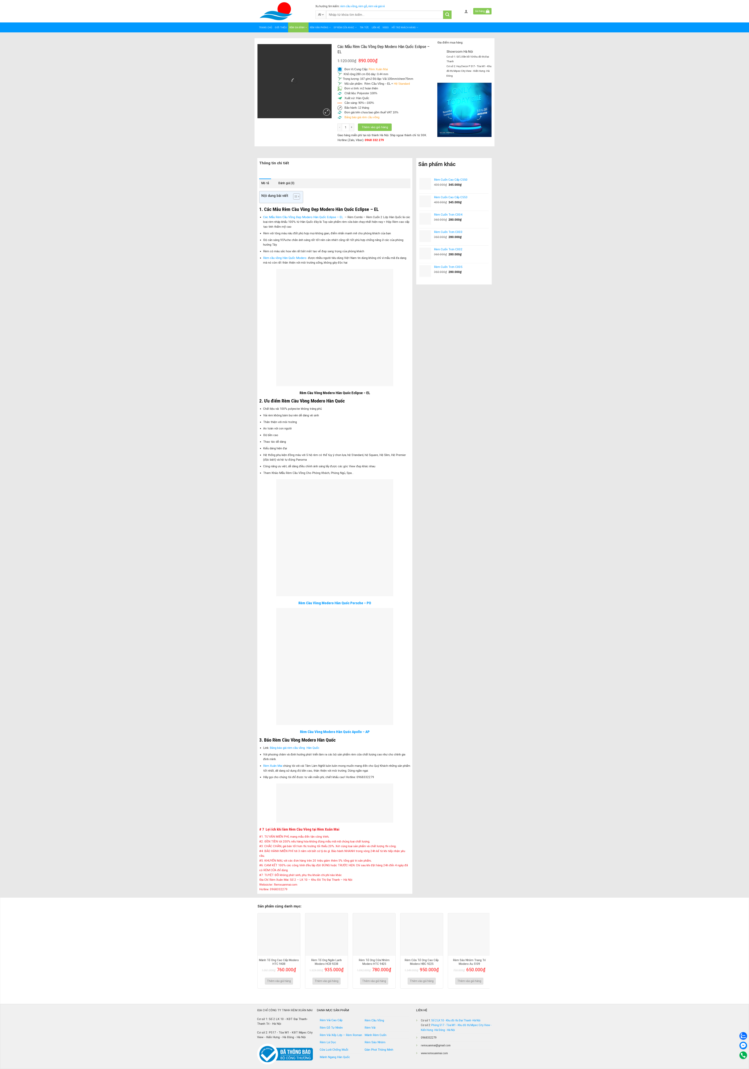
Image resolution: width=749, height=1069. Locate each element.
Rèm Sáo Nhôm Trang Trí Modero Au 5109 (469, 962)
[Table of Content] (296, 196)
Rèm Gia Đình (296, 27)
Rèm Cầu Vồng (374, 1020)
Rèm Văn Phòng (319, 27)
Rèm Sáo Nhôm (375, 1042)
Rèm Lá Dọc (328, 1042)
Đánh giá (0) (286, 183)
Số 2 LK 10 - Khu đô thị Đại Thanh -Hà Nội (455, 1020)
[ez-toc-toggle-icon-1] (294, 197)
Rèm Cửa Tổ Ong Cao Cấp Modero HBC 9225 (422, 962)
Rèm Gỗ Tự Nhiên (331, 1027)
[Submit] (447, 15)
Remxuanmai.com (285, 884)
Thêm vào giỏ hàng (375, 127)
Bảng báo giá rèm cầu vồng (362, 117)
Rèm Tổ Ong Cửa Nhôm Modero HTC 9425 (374, 962)
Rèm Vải (370, 1027)
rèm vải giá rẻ (376, 6)
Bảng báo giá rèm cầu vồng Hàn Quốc (294, 748)
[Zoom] (326, 112)
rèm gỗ (362, 6)
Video (385, 27)
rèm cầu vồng (348, 6)
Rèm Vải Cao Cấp (331, 1020)
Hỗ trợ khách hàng (404, 27)
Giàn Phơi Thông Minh (379, 1049)
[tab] (265, 183)
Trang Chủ (265, 27)
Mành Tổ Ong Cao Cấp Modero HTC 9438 (279, 962)
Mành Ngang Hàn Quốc (335, 1057)
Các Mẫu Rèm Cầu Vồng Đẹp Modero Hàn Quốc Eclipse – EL (303, 217)
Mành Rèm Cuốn (375, 1035)
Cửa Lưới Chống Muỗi (334, 1049)
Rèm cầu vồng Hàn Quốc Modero (284, 258)
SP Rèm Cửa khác (344, 27)
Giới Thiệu (281, 27)
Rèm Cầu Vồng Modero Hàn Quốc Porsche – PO (334, 603)
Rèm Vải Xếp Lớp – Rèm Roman (341, 1035)
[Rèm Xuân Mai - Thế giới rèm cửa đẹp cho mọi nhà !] (283, 11)
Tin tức (364, 27)
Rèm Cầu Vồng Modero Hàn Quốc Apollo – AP (335, 732)
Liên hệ (376, 27)
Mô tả (265, 183)
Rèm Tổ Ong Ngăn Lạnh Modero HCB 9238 (326, 962)
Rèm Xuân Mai (378, 69)
